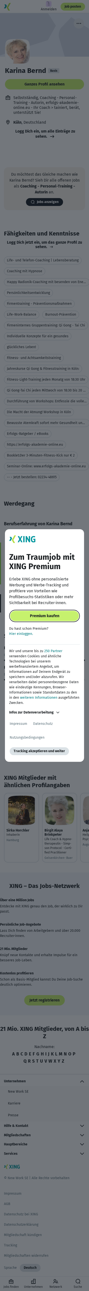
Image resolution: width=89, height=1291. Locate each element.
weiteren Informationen (38, 698)
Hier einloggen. (21, 634)
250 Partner (53, 651)
